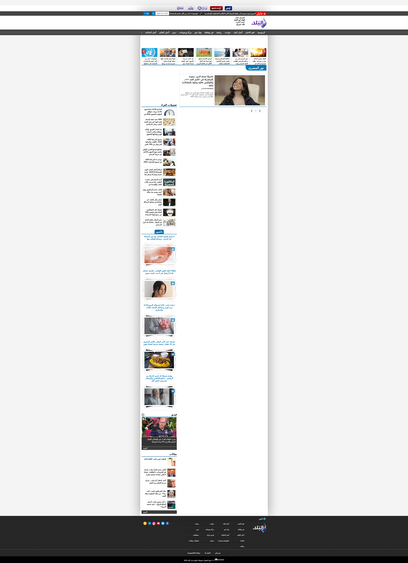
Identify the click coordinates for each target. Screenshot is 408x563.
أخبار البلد (238, 32)
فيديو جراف (210, 535)
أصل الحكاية (150, 32)
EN (147, 14)
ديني (174, 32)
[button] (264, 51)
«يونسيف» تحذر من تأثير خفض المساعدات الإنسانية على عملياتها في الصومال (242, 13)
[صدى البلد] (258, 22)
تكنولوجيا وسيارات (223, 541)
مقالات (242, 546)
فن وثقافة (209, 32)
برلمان (212, 541)
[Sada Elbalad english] (180, 8)
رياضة (219, 32)
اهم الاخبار (250, 32)
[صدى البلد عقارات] (190, 8)
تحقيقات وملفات (194, 541)
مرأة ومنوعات (185, 32)
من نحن (217, 553)
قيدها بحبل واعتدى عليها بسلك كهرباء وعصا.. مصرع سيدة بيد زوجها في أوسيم (182, 13)
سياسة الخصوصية (194, 553)
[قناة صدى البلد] (228, 8)
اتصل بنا (207, 553)
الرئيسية (261, 32)
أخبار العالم (164, 32)
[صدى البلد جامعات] (202, 8)
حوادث (228, 32)
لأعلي (261, 519)
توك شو (198, 32)
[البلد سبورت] (216, 8)
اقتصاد (242, 541)
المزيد (145, 448)
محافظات (196, 535)
